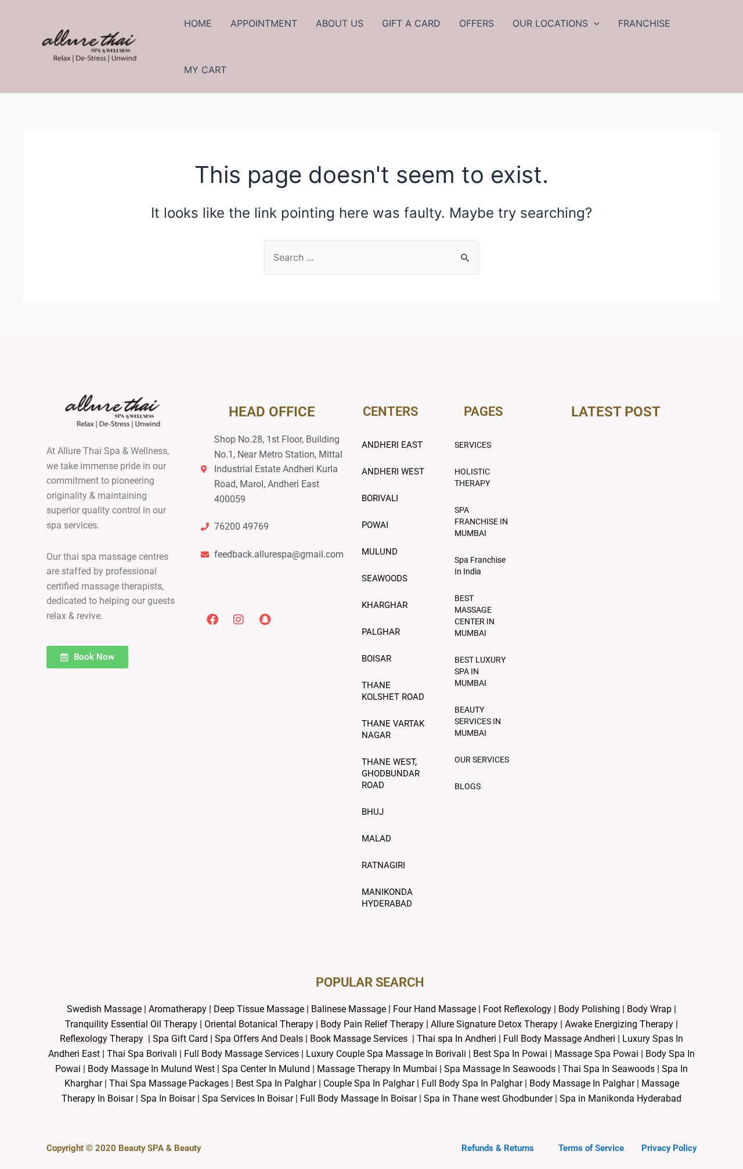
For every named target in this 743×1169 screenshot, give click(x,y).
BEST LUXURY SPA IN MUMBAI (480, 671)
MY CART (205, 69)
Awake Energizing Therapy (619, 1024)
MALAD (376, 838)
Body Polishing (589, 1009)
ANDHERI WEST (393, 471)
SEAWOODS (384, 578)
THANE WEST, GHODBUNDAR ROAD (391, 773)
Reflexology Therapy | (106, 1038)
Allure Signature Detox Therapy (494, 1024)
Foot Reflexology (516, 1009)
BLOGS (468, 786)
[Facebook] (212, 619)
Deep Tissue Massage (259, 1009)
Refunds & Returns (497, 1148)
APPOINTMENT (263, 23)
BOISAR (376, 658)
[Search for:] (371, 257)
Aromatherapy (178, 1009)
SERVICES (473, 444)
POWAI (375, 525)
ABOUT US (339, 23)
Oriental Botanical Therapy (258, 1024)
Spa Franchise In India (480, 565)
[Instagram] (238, 619)
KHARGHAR (384, 605)
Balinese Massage (348, 1009)
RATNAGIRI (383, 865)
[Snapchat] (264, 619)
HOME (198, 23)
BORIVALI (380, 498)
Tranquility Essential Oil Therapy (131, 1024)
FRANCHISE (644, 23)
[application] (594, 23)
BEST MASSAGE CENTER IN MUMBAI (475, 616)
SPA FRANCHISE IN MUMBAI (481, 521)
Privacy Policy (669, 1148)
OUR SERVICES (482, 759)
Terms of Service (591, 1148)
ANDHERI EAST (392, 445)
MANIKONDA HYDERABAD (387, 898)
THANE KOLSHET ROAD (393, 691)
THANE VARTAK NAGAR (393, 729)
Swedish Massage (104, 1009)
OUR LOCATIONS (550, 23)
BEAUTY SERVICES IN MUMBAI (478, 721)
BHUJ (373, 812)
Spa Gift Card (180, 1038)
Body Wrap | (651, 1009)
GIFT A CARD (411, 23)
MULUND (380, 551)
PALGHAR (381, 632)
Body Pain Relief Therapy (372, 1024)
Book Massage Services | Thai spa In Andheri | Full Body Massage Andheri (464, 1038)
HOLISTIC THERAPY (472, 477)
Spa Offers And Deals (259, 1038)
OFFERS (476, 23)
